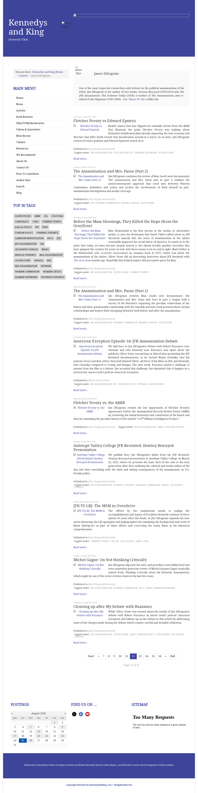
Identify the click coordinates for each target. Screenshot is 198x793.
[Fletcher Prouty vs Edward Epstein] (89, 128)
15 (153, 656)
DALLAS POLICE (23, 227)
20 (38, 736)
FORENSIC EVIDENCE (47, 232)
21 (46, 736)
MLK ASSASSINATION (51, 255)
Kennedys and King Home (47, 72)
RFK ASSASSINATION (26, 266)
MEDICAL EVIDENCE (25, 255)
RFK (49, 260)
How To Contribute (27, 173)
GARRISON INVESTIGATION (29, 238)
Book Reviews (24, 116)
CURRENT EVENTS (51, 221)
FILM (45, 227)
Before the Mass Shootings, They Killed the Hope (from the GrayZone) (125, 223)
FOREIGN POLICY (24, 232)
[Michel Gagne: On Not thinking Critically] (89, 567)
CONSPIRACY (22, 221)
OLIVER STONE (22, 260)
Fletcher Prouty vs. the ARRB (99, 403)
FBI (37, 227)
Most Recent (23, 135)
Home (19, 97)
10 (120, 656)
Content (23, 75)
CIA (46, 216)
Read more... (80, 158)
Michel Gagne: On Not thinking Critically (110, 560)
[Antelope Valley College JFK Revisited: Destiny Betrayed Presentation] (89, 458)
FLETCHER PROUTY (123, 152)
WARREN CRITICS (52, 271)
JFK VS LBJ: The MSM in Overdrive (104, 506)
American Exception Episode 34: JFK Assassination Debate (125, 341)
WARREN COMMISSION (27, 271)
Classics (20, 142)
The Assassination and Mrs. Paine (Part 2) (110, 171)
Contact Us (22, 167)
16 (160, 656)
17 (14, 736)
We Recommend (25, 154)
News (19, 104)
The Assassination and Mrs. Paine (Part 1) (110, 291)
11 (126, 656)
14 (146, 656)
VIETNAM (46, 266)
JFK (58, 238)
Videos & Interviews (28, 129)
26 (30, 740)
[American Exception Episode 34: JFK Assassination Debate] (89, 350)
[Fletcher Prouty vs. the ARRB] (89, 409)
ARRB (37, 216)
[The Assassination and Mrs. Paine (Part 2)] (89, 178)
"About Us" (134, 99)
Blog (19, 192)
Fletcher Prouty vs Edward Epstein (104, 121)
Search (20, 186)
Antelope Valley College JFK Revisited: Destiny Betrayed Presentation (123, 447)
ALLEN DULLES (23, 216)
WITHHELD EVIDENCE (52, 277)
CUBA (35, 221)
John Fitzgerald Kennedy (101, 149)
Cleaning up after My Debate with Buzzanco (112, 606)
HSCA (50, 238)
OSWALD (38, 260)
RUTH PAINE (147, 203)
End (172, 656)
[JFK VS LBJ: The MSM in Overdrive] (89, 512)
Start (91, 656)
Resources (22, 148)
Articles (20, 110)
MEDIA (45, 249)
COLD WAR (57, 216)
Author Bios (23, 180)
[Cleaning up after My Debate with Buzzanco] (89, 613)
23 (62, 736)
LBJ (42, 244)
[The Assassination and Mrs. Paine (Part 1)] (89, 298)
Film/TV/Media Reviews (30, 123)
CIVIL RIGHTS (127, 541)
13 (140, 656)
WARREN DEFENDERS (26, 277)
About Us (21, 161)
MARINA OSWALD (130, 203)
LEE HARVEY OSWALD (26, 249)
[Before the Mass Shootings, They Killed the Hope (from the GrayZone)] (89, 234)
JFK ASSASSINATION (26, 244)
